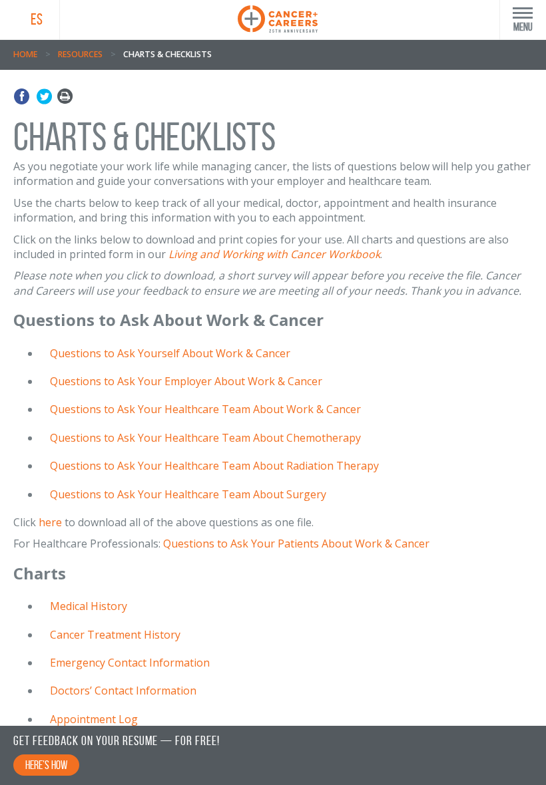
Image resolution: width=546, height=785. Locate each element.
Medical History (88, 606)
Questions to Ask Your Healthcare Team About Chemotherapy (205, 437)
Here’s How (46, 765)
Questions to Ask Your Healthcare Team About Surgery (188, 494)
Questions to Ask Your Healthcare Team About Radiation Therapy (214, 465)
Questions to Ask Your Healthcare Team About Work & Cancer (205, 409)
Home (25, 54)
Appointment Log (94, 719)
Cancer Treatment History (115, 634)
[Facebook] (23, 97)
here (50, 522)
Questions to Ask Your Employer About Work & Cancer (186, 381)
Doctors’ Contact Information (123, 690)
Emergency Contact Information (130, 662)
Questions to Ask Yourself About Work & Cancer (170, 353)
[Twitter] (44, 97)
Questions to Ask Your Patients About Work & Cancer (296, 543)
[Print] (65, 97)
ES (37, 19)
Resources (80, 54)
